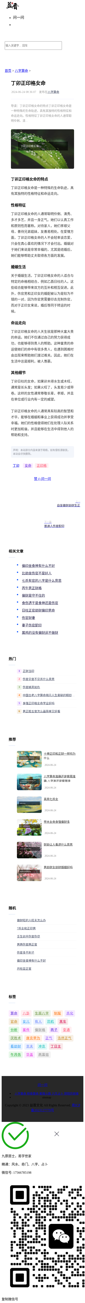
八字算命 (21, 70)
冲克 (41, 1046)
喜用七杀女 (51, 799)
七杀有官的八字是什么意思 (41, 580)
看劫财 (16, 1046)
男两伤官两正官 (27, 944)
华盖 (29, 1054)
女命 (28, 465)
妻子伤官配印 (32, 625)
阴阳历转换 (71, 1093)
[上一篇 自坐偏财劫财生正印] (26, 503)
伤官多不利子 (25, 952)
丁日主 (56, 1046)
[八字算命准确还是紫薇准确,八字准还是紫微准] (29, 782)
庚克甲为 (33, 1038)
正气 (48, 1038)
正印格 (42, 465)
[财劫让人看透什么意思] (29, 850)
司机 (50, 1021)
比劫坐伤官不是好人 (37, 573)
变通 (66, 1030)
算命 (14, 1013)
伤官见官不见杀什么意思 (38, 679)
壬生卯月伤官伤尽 (28, 936)
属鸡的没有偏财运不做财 (40, 632)
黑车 (62, 1021)
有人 (38, 1021)
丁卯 (16, 465)
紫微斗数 (45, 1093)
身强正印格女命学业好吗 (38, 703)
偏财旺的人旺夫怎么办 (31, 920)
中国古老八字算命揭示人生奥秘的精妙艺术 (49, 695)
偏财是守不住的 (33, 595)
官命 (14, 1021)
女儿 (26, 1021)
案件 (26, 1030)
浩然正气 (65, 1038)
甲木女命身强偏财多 (57, 821)
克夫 (29, 1046)
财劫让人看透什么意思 (58, 844)
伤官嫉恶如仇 (31, 687)
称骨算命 (33, 1093)
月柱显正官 (24, 968)
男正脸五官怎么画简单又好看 (41, 711)
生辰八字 (42, 1013)
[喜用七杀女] (29, 804)
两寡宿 (43, 1054)
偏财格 (40, 1030)
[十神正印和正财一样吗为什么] (29, 759)
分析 (14, 1030)
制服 (57, 1013)
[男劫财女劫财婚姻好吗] (29, 873)
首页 (8, 70)
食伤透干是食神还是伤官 (40, 603)
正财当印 (28, 671)
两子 (54, 1030)
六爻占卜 (58, 1093)
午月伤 (16, 1054)
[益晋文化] (26, 9)
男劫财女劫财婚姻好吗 (58, 867)
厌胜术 (16, 1038)
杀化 (69, 1013)
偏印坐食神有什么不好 (38, 566)
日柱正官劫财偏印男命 (38, 610)
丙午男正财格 (32, 588)
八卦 (26, 1013)
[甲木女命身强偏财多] (29, 827)
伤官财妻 (28, 618)
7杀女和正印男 (26, 928)
